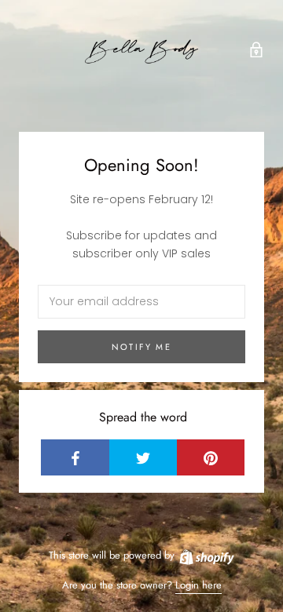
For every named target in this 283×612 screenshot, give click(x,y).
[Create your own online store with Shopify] (206, 555)
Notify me (141, 347)
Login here (198, 584)
